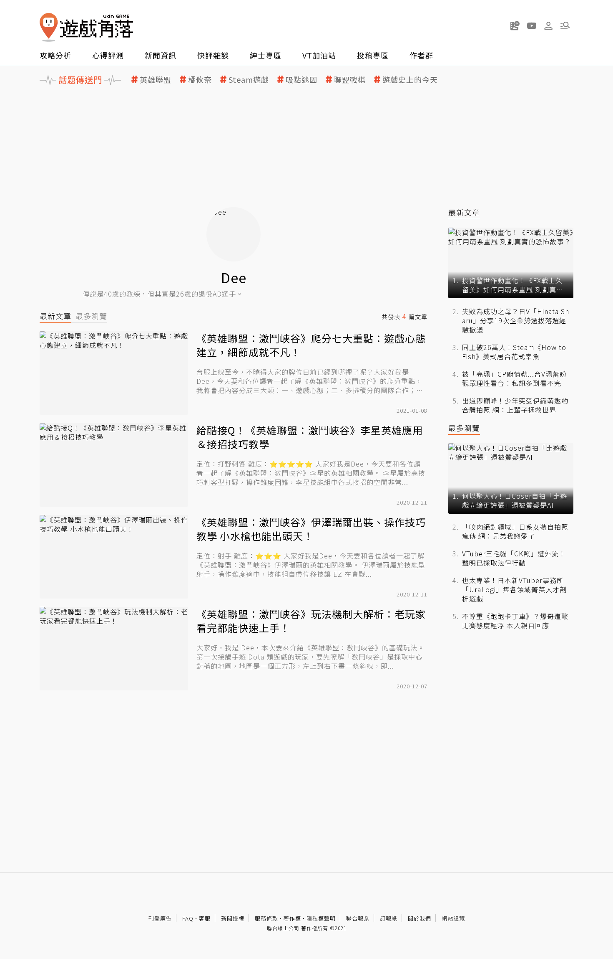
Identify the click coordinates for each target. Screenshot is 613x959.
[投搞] (515, 25)
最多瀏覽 (91, 316)
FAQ (187, 918)
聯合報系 (357, 918)
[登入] (548, 26)
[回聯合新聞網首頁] (49, 27)
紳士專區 (265, 55)
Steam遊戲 (249, 79)
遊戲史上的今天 (410, 79)
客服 (205, 918)
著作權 (292, 918)
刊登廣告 (160, 918)
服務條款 (266, 918)
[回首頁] (86, 27)
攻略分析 (55, 55)
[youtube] (532, 25)
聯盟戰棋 (350, 79)
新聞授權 (232, 918)
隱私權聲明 (321, 918)
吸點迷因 (301, 79)
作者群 (421, 55)
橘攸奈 (200, 79)
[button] (565, 25)
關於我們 (419, 918)
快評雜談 (213, 55)
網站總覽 (453, 918)
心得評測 (108, 55)
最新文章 (55, 316)
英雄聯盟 (155, 79)
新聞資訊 (160, 55)
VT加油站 (319, 55)
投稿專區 (373, 55)
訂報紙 (388, 918)
